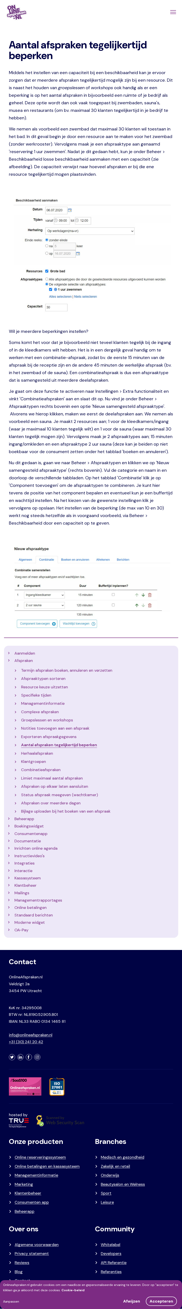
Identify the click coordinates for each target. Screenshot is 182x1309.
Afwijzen (131, 1301)
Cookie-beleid (73, 1290)
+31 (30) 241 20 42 (26, 1041)
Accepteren (161, 1301)
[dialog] (91, 1294)
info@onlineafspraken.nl (30, 1035)
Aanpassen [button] (11, 1301)
